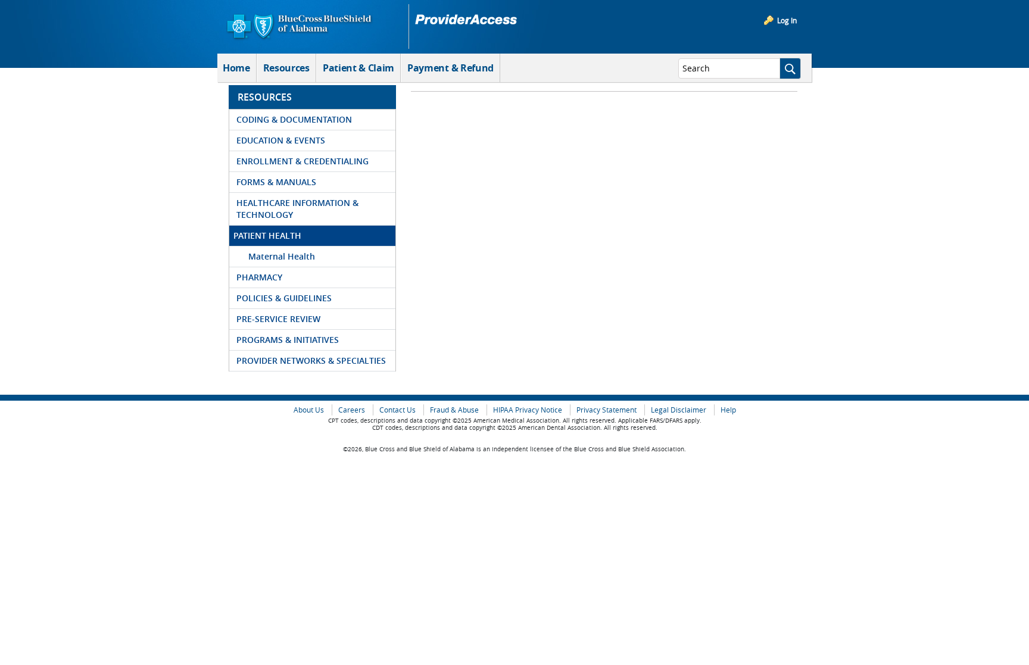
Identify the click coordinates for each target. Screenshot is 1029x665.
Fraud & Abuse (454, 409)
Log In (787, 20)
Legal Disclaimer (678, 409)
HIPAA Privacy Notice (527, 409)
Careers (351, 409)
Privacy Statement (606, 409)
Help (728, 409)
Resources (286, 67)
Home (236, 67)
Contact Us (397, 409)
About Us (309, 409)
